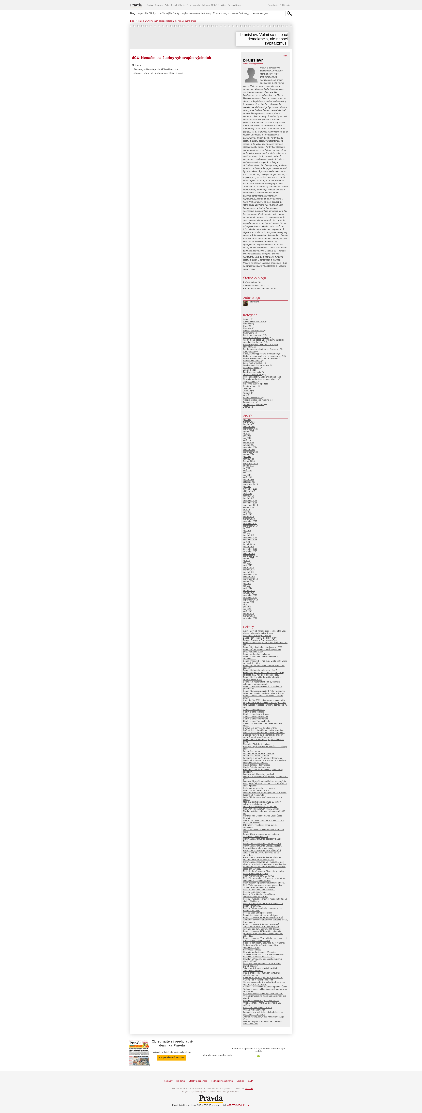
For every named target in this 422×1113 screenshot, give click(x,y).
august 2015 (248, 558)
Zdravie (181, 5)
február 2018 (249, 519)
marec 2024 (248, 459)
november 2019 (250, 489)
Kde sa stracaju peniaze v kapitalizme (260, 358)
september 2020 (250, 484)
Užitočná (215, 5)
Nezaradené (248, 333)
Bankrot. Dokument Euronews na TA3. (260, 640)
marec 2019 (248, 496)
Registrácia (273, 5)
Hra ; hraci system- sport (254, 384)
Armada (246, 319)
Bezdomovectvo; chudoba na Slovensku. (261, 349)
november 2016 (250, 540)
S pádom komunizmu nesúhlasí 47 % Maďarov (264, 943)
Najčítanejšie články (168, 13)
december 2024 (250, 447)
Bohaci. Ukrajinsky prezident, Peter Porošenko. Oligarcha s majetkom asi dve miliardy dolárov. (264, 692)
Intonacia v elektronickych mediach (258, 774)
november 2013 (250, 597)
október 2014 (249, 577)
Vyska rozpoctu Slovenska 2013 (257, 1007)
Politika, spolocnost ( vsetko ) (256, 337)
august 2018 (248, 507)
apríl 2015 (247, 565)
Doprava (247, 324)
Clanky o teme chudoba (253, 712)
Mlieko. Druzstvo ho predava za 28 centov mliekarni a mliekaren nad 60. (262, 803)
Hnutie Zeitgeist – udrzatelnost (256, 767)
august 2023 (248, 466)
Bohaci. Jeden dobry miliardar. (256, 654)
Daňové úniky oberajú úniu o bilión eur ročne (263, 730)
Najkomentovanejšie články (196, 13)
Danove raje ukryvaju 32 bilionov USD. (260, 728)
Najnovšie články (146, 13)
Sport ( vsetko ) (249, 381)
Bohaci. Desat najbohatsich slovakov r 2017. (263, 647)
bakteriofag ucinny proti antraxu (257, 635)
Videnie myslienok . (252, 398)
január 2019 (248, 498)
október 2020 (249, 482)
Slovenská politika (251, 367)
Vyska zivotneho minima (254, 1010)
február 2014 (249, 590)
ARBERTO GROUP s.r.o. (238, 1105)
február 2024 (249, 461)
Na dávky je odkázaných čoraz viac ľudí (261, 809)
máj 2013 (247, 609)
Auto (167, 5)
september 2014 (250, 579)
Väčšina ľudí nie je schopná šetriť (258, 980)
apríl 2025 (247, 440)
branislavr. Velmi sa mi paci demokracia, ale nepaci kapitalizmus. (167, 21)
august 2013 (248, 602)
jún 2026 (247, 419)
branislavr (254, 302)
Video (223, 5)
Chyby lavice (249, 351)
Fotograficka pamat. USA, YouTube (258, 753)
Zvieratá (246, 407)
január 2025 (248, 445)
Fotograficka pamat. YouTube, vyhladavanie (262, 758)
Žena (189, 5)
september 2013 (250, 600)
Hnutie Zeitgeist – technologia (256, 765)
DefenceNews (234, 5)
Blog (132, 13)
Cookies (240, 1081)
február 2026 (249, 422)
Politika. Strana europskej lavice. (257, 913)
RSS (286, 56)
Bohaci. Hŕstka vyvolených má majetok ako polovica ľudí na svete (262, 650)
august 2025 (248, 431)
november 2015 (250, 551)
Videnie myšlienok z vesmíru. (256, 400)
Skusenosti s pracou (252, 950)
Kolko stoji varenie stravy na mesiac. (259, 788)
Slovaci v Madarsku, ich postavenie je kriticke (263, 954)
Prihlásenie (285, 5)
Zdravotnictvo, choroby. (253, 404)
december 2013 (250, 595)
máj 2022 (247, 473)
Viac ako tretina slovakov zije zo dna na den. (263, 994)
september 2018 (250, 505)
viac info (249, 1088)
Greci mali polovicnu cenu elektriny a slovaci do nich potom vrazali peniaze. (264, 761)
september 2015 (250, 556)
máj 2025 (247, 438)
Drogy (246, 326)
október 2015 (249, 553)
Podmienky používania (222, 1081)
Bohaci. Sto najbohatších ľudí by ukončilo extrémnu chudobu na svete (261, 683)
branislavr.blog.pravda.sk (253, 64)
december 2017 (250, 521)
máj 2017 (247, 533)
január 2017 (248, 535)
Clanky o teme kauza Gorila (255, 716)
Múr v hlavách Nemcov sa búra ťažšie (260, 806)
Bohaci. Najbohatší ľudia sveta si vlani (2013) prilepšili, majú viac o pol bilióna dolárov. (263, 673)
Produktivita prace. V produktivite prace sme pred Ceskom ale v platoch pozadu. (265, 939)
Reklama (180, 1081)
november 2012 (250, 618)
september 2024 (250, 452)
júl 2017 (246, 528)
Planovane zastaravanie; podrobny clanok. (262, 843)
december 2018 (250, 500)
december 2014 (250, 574)
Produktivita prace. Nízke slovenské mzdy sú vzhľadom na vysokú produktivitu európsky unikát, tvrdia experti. (265, 919)
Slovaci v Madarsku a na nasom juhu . (260, 379)
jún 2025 (247, 436)
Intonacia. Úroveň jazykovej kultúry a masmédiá (264, 781)
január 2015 (248, 572)
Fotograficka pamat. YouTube (256, 756)
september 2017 (250, 526)
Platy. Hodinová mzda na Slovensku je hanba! (263, 871)
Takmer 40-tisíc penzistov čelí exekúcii (260, 968)
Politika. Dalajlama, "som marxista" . (259, 890)
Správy (150, 5)
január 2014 (248, 593)
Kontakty (168, 1081)
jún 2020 (247, 486)
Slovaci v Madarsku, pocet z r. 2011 (258, 957)
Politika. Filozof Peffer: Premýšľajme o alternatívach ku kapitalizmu (260, 895)
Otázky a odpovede (198, 1081)
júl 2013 (246, 604)
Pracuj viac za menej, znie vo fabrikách (260, 915)
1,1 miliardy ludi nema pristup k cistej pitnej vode (264, 631)
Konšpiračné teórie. (252, 361)
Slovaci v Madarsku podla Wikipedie (259, 952)
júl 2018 (246, 510)
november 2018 (250, 503)
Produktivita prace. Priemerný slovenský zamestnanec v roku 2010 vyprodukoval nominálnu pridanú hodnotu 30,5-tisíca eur (262, 926)
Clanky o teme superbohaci (255, 719)
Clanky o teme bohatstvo (254, 709)
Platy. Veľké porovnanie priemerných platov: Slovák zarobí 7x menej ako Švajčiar (262, 886)
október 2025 (249, 426)
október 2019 (249, 491)
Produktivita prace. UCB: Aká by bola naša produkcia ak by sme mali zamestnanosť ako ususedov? (263, 933)
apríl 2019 (247, 493)
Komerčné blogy (240, 13)
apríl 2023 (247, 470)
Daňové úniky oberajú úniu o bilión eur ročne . (264, 732)
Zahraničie (248, 370)
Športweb (159, 5)
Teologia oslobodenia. (253, 970)
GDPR (251, 1081)
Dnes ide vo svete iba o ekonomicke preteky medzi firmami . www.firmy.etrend (263, 736)
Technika (247, 388)
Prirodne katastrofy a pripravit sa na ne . (261, 377)
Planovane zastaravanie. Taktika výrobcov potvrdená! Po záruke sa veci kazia (262, 858)
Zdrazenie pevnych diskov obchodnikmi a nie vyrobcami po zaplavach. (263, 1013)
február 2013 (249, 616)
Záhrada (206, 5)
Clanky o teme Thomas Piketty (256, 721)
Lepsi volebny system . (253, 363)
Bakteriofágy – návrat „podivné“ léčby (259, 638)
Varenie (246, 393)
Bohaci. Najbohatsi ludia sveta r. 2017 (260, 670)
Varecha (196, 5)
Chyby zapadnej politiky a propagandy (260, 354)
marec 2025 (248, 443)
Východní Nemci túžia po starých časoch (261, 1000)
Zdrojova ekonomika (252, 372)
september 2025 (250, 429)
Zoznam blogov (221, 13)
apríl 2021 (247, 477)
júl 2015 (246, 560)
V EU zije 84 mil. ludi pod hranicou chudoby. (263, 977)
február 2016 (249, 544)
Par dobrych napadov (252, 335)
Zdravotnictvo (249, 402)
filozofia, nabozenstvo (253, 331)
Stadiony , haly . (250, 386)
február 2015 (249, 570)
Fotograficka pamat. (252, 751)
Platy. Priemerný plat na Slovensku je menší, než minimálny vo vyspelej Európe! (264, 879)
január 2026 (248, 424)
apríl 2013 (247, 611)
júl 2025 (246, 433)
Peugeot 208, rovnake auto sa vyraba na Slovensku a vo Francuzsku (261, 835)
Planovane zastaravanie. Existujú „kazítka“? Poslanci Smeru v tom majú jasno (262, 847)
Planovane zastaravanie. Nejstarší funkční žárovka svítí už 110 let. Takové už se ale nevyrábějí (262, 852)
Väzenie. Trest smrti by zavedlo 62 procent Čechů (265, 987)
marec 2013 (248, 614)
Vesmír (246, 395)
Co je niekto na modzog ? (254, 321)
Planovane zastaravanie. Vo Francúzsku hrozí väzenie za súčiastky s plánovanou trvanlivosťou (264, 863)
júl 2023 (246, 468)
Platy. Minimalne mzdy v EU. (255, 873)
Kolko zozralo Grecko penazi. (256, 790)
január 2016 (248, 547)
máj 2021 (247, 475)
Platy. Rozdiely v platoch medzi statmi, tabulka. (264, 883)
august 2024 (248, 454)
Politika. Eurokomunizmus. (255, 892)
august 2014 (248, 581)
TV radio (247, 391)
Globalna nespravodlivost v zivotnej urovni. (262, 356)
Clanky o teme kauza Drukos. (256, 714)
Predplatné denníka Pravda (171, 1057)
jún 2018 (247, 512)
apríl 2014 (247, 588)
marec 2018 (248, 516)
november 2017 (250, 523)
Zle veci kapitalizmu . (252, 374)
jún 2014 (247, 583)
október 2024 (249, 450)
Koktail (174, 5)
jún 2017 (247, 530)
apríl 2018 (247, 514)
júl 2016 (246, 542)
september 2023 (250, 463)
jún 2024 (247, 456)
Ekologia (247, 328)
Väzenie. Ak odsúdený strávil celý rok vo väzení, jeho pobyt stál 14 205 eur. (264, 983)
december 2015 (250, 549)
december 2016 (250, 537)
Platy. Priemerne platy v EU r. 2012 (258, 876)
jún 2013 (247, 607)
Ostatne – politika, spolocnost (256, 365)
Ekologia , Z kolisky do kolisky (256, 744)
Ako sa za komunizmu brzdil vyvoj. (258, 633)
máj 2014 (247, 586)
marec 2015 (248, 567)
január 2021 (248, 480)
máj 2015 (247, 563)
